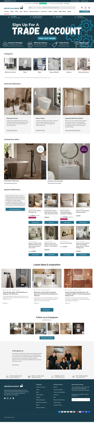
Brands (69, 11)
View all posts (47, 309)
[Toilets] (25, 64)
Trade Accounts (84, 1)
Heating (55, 11)
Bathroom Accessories (41, 402)
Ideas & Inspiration (75, 1)
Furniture (6, 11)
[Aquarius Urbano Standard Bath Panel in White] (83, 200)
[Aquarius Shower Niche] (67, 233)
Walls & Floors (62, 11)
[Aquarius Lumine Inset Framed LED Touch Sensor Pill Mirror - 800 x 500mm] (51, 233)
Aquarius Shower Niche (66, 243)
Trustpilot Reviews (57, 405)
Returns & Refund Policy (59, 400)
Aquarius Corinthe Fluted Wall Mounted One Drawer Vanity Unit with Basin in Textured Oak (35, 245)
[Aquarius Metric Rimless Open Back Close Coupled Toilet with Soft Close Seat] (51, 200)
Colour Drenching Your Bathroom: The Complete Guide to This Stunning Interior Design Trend (78, 293)
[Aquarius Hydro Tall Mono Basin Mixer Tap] (35, 200)
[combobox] (52, 7)
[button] (89, 7)
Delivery (55, 387)
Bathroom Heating (40, 407)
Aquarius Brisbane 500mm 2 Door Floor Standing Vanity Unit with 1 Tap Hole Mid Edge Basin (82, 245)
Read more (6, 303)
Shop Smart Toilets (40, 130)
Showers (26, 11)
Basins (50, 11)
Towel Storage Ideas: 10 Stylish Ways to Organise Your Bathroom (15, 293)
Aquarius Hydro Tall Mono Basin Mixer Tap (35, 211)
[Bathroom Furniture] (10, 64)
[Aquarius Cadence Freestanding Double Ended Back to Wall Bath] (67, 200)
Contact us (56, 394)
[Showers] (69, 64)
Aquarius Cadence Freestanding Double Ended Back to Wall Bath (66, 212)
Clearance (6, 14)
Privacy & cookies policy (59, 392)
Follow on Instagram (48, 338)
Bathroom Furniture (10, 72)
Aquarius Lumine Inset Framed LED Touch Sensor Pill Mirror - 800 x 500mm (51, 244)
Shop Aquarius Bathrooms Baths (72, 130)
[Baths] (39, 64)
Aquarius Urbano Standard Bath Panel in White (82, 211)
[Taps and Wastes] (54, 64)
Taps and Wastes (54, 72)
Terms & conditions (58, 389)
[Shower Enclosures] (83, 64)
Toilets (12, 11)
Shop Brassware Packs (12, 130)
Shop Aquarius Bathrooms (15, 209)
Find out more (15, 364)
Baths (16, 11)
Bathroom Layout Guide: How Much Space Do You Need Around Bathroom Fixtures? (45, 293)
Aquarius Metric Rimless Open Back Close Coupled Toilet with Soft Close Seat (51, 212)
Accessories (44, 11)
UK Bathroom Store (10, 417)
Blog (54, 397)
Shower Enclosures (34, 11)
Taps (21, 11)
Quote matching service (37, 17)
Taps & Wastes (39, 394)
